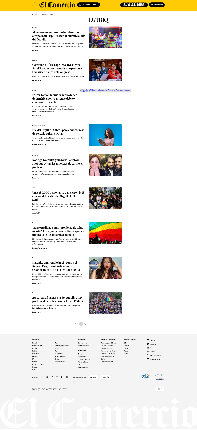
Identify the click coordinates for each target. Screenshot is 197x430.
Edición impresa (60, 361)
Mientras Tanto (83, 367)
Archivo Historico (60, 356)
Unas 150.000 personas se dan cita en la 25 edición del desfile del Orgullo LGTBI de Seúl (58, 196)
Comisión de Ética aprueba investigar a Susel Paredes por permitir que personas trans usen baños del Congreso (57, 68)
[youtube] (57, 377)
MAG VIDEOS (36, 115)
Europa (34, 27)
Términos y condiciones (108, 343)
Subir (158, 389)
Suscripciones (82, 343)
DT (33, 359)
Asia (33, 188)
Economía (35, 353)
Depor (126, 353)
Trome (126, 351)
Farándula (35, 155)
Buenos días (82, 356)
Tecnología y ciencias (62, 345)
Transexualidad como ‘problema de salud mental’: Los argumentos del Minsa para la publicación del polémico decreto (58, 231)
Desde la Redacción (84, 359)
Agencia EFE (36, 50)
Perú (33, 223)
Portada (35, 343)
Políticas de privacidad (108, 353)
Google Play (105, 377)
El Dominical (59, 353)
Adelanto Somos (83, 362)
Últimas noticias (37, 345)
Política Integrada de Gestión (107, 358)
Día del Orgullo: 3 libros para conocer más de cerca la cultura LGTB (58, 131)
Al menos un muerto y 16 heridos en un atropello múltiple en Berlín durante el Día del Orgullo (58, 35)
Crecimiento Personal (39, 125)
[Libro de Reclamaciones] (160, 377)
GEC (125, 343)
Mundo (34, 367)
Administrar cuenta (84, 345)
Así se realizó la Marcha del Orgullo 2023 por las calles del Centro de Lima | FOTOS (57, 299)
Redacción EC (36, 80)
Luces (57, 348)
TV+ (56, 351)
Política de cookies (107, 361)
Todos (80, 354)
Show (34, 90)
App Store (93, 377)
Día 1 (79, 364)
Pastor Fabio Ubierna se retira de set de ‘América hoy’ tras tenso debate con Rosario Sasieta (54, 98)
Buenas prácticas (106, 348)
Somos (34, 361)
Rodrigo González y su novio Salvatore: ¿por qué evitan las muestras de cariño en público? (58, 163)
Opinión (34, 356)
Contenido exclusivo (38, 364)
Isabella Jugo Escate (39, 144)
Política (34, 60)
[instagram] (52, 377)
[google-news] (67, 377)
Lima (34, 293)
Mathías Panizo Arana (39, 248)
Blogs (57, 359)
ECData (34, 348)
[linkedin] (62, 377)
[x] (47, 377)
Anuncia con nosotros (108, 351)
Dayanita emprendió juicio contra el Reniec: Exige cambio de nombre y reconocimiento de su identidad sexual (56, 266)
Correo (126, 348)
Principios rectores (107, 345)
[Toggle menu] (34, 4)
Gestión (126, 345)
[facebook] (42, 377)
